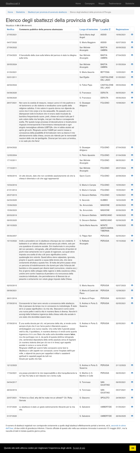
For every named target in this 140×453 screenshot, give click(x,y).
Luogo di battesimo (89, 29)
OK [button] (132, 448)
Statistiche (129, 3)
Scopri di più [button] (79, 448)
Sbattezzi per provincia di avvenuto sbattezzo (47, 12)
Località (104, 29)
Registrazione (122, 29)
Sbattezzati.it (13, 3)
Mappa (102, 3)
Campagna (89, 3)
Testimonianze (115, 3)
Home (78, 3)
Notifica (10, 29)
